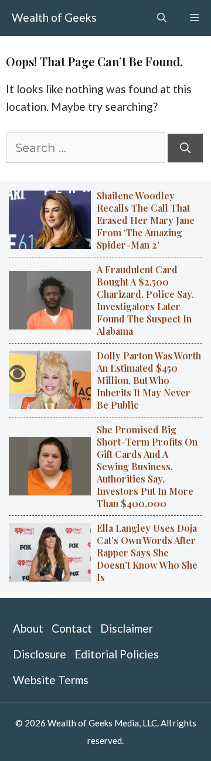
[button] (161, 17)
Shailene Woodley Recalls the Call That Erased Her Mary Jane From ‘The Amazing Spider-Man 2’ (146, 220)
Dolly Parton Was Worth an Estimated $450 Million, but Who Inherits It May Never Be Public (149, 380)
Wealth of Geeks (54, 17)
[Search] (185, 148)
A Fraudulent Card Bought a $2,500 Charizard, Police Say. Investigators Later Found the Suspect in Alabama (145, 300)
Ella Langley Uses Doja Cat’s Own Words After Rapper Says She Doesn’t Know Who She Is (147, 552)
